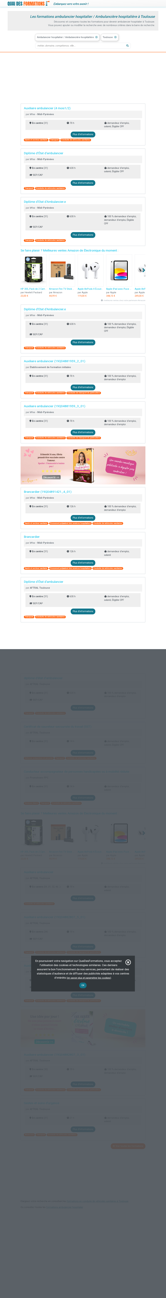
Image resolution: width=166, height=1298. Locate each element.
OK (82, 985)
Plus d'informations (83, 134)
